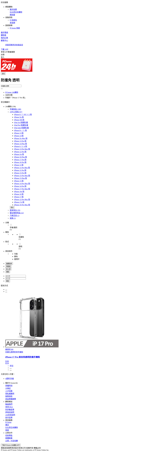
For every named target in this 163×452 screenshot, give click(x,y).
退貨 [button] (14, 45)
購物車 (3, 35)
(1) (14, 215)
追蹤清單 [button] (8, 45)
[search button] (2, 88)
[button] (81, 15)
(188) (15, 109)
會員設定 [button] (19, 45)
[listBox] (81, 285)
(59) (15, 210)
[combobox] (81, 81)
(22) (17, 213)
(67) (16, 112)
